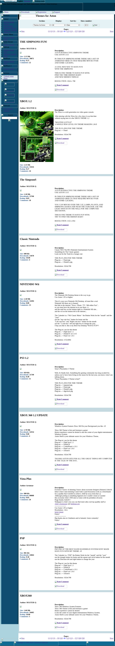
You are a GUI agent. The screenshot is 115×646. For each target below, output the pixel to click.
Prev (23, 31)
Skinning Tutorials (10, 30)
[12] (67, 31)
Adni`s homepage (61, 504)
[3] (54, 31)
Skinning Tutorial (10, 54)
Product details (9, 22)
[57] (76, 31)
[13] (71, 31)
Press (5, 78)
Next (111, 31)
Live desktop (8, 26)
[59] (83, 31)
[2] (52, 31)
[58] (79, 31)
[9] (58, 31)
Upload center (9, 76)
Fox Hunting (8, 109)
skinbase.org (75, 504)
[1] (49, 31)
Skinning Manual (10, 28)
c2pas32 (7, 111)
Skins (6, 40)
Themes (6, 24)
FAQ (5, 52)
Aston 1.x (7, 32)
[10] (61, 31)
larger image (59, 512)
